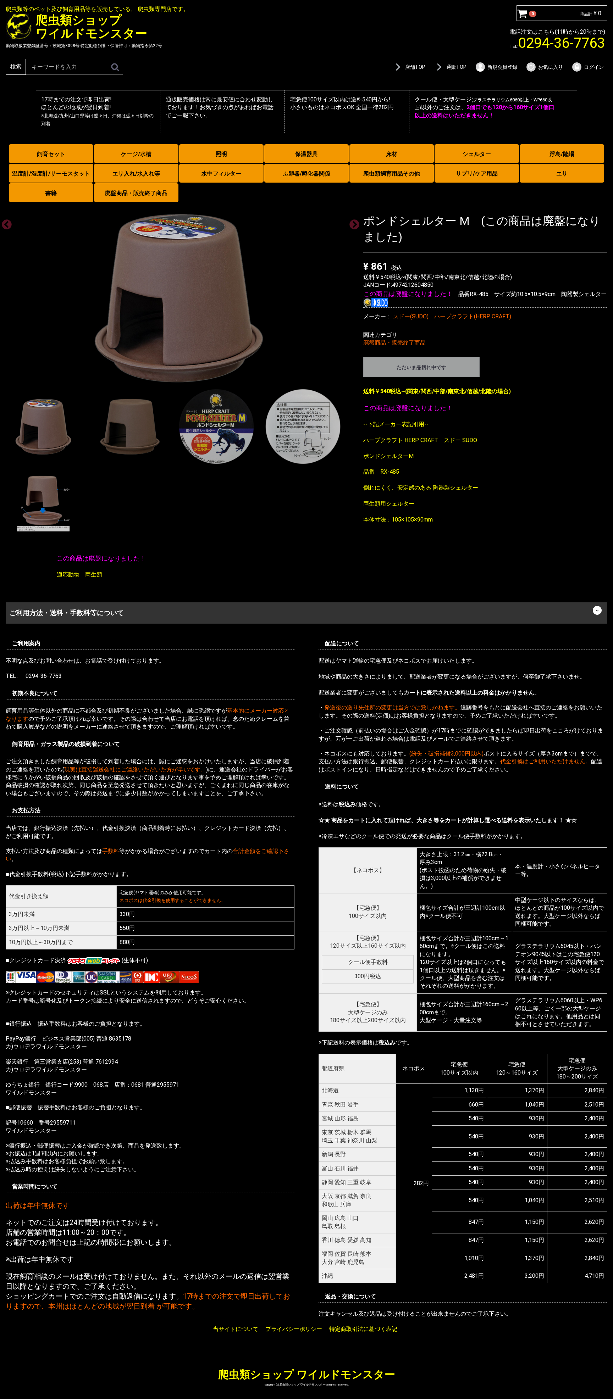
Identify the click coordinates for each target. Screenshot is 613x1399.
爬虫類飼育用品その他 (391, 173)
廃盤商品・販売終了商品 (136, 193)
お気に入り (550, 67)
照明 (221, 154)
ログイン (594, 67)
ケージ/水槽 (136, 154)
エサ (562, 173)
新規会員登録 (502, 67)
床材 (391, 154)
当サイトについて (235, 1329)
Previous (4, 222)
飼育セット (51, 154)
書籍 (51, 193)
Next (352, 222)
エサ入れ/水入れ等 (136, 173)
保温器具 (306, 154)
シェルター (477, 154)
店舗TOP (415, 67)
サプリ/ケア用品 (477, 173)
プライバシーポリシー (293, 1329)
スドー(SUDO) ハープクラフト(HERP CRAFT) (452, 316)
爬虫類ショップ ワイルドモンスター (306, 1374)
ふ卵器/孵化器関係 (306, 173)
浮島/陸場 (562, 154)
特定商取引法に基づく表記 (363, 1329)
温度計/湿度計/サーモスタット (51, 173)
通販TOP (456, 67)
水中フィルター (221, 173)
